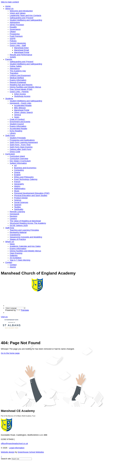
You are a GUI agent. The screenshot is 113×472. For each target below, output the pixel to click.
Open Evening (16, 253)
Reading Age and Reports (21, 85)
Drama (17, 172)
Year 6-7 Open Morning (20, 260)
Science (17, 200)
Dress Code (15, 152)
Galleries (14, 255)
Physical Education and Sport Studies (30, 195)
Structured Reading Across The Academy (28, 223)
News (12, 244)
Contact (8, 262)
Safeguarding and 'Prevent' (21, 18)
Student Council (17, 124)
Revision (13, 216)
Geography (19, 184)
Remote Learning (17, 212)
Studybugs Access (22, 96)
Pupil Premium (16, 36)
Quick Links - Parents (19, 92)
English (17, 175)
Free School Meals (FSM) (21, 89)
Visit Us (4, 317)
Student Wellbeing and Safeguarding (26, 20)
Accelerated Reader (23, 105)
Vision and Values (17, 13)
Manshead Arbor (21, 48)
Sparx (16, 117)
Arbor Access (20, 94)
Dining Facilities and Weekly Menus (25, 87)
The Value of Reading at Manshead (25, 221)
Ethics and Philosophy (24, 177)
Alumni (13, 267)
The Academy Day (18, 71)
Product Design (21, 198)
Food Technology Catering (25, 179)
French (17, 182)
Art (15, 165)
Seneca (17, 115)
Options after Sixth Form (20, 149)
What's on (9, 242)
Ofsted (13, 32)
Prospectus (15, 34)
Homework (14, 214)
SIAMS (13, 57)
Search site (6, 459)
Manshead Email (21, 50)
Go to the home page (10, 353)
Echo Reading (16, 131)
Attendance (15, 68)
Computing (19, 170)
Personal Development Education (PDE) (32, 193)
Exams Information (18, 80)
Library (13, 133)
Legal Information (16, 448)
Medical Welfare (17, 78)
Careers (13, 218)
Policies (13, 41)
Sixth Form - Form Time (20, 145)
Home (8, 6)
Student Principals (18, 138)
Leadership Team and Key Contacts (25, 15)
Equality (13, 27)
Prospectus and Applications (22, 140)
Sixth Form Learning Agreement (24, 142)
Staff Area (9, 228)
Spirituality (18, 209)
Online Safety (16, 66)
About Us (9, 8)
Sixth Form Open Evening (21, 147)
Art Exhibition (15, 258)
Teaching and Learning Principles (24, 230)
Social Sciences (21, 202)
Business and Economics (25, 168)
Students (9, 98)
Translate (25, 310)
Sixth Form (10, 135)
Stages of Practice (18, 239)
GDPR (12, 38)
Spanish (17, 205)
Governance (15, 29)
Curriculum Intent (17, 156)
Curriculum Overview (19, 158)
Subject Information (18, 163)
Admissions (15, 22)
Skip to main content (10, 2)
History (17, 186)
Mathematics (19, 188)
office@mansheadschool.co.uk (14, 443)
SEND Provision (17, 25)
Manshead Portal (21, 52)
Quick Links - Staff (18, 45)
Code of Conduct (17, 119)
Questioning (15, 235)
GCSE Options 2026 (19, 225)
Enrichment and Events (20, 122)
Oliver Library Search (23, 112)
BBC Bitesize (20, 108)
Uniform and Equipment (20, 75)
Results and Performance (21, 55)
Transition (14, 73)
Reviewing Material (18, 232)
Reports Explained (18, 82)
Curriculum (10, 154)
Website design (7, 452)
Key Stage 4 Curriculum (20, 161)
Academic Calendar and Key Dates (25, 246)
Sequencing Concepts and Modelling (26, 237)
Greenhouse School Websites (31, 452)
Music (16, 191)
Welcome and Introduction (21, 11)
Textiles (17, 207)
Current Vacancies (18, 43)
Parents (8, 59)
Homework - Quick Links (20, 103)
